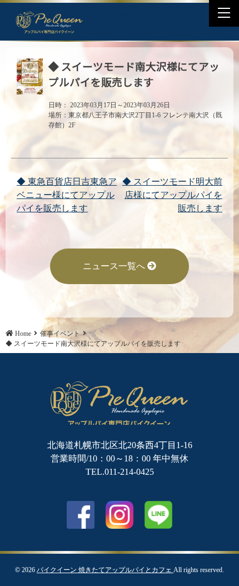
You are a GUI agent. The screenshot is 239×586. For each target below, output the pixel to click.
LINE (136, 14)
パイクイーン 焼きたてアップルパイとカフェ (105, 570)
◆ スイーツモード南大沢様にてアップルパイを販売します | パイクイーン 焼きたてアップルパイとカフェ (49, 21)
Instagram (119, 515)
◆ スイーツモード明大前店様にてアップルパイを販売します (172, 195)
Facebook (108, 14)
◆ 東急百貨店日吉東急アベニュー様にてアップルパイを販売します (67, 195)
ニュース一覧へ (115, 266)
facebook (80, 515)
